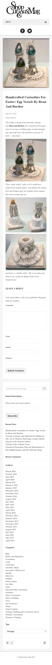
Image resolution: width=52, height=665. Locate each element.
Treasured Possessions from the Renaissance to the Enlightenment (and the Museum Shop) (25, 448)
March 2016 (11, 471)
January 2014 (11, 518)
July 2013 (10, 532)
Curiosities (10, 564)
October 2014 (11, 496)
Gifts (8, 586)
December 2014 (12, 490)
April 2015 (10, 479)
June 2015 (10, 476)
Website (9, 358)
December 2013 (12, 521)
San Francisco (11, 603)
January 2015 (11, 487)
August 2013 (11, 529)
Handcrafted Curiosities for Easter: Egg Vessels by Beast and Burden (25, 432)
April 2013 (10, 540)
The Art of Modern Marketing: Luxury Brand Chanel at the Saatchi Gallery (25, 440)
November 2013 (12, 523)
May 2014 (10, 507)
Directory (9, 575)
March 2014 (11, 512)
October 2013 (11, 526)
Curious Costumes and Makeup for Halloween (25, 436)
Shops (8, 606)
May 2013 (10, 537)
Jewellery (9, 592)
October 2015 (11, 474)
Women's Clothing (13, 617)
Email (8, 347)
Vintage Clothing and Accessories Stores (22, 611)
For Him (9, 584)
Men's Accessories (13, 595)
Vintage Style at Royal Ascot (17, 444)
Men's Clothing (12, 597)
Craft (8, 561)
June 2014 (10, 504)
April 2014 (10, 510)
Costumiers (10, 559)
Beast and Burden (16, 125)
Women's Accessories (14, 614)
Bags (7, 553)
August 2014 (11, 499)
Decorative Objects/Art (15, 570)
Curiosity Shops (12, 567)
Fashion (9, 578)
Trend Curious (12, 609)
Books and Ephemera (14, 556)
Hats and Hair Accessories (16, 589)
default (9, 573)
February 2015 (12, 485)
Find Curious (11, 581)
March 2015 (11, 482)
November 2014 (12, 493)
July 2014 (10, 501)
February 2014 (12, 515)
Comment (9, 305)
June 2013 (10, 534)
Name (8, 336)
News (8, 600)
